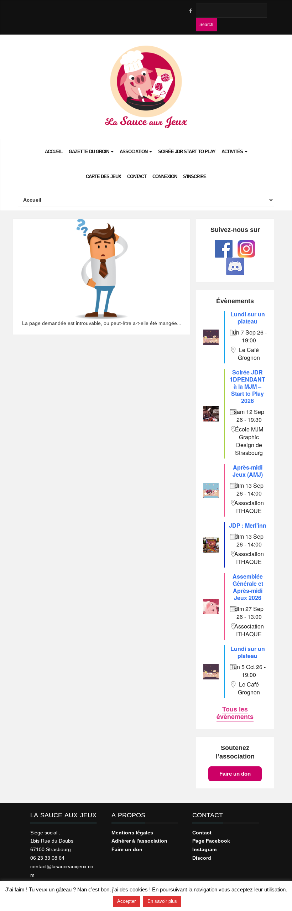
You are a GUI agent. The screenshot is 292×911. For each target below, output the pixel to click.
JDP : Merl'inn (247, 525)
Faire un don (235, 774)
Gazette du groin (89, 151)
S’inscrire (194, 176)
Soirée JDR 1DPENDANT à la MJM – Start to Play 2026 (247, 386)
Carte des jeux (103, 176)
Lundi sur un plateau (247, 317)
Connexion (164, 176)
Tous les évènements (235, 712)
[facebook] (190, 11)
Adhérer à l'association (139, 841)
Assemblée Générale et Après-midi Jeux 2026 (248, 587)
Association (134, 151)
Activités (232, 151)
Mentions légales (132, 832)
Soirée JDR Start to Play (186, 151)
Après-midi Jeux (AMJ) (248, 470)
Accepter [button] (126, 901)
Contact (136, 176)
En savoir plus (162, 901)
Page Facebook (211, 841)
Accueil (54, 151)
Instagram (204, 849)
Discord (201, 858)
